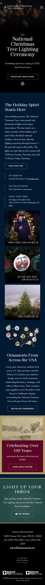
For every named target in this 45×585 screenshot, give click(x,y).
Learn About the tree (22, 467)
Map (10, 205)
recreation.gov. (33, 179)
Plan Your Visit (16, 166)
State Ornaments (22, 560)
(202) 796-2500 (16, 539)
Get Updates (24, 514)
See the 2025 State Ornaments (27, 278)
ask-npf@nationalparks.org (22, 547)
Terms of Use (25, 580)
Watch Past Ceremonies (21, 242)
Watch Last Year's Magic (22, 76)
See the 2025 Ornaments (22, 408)
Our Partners (22, 558)
